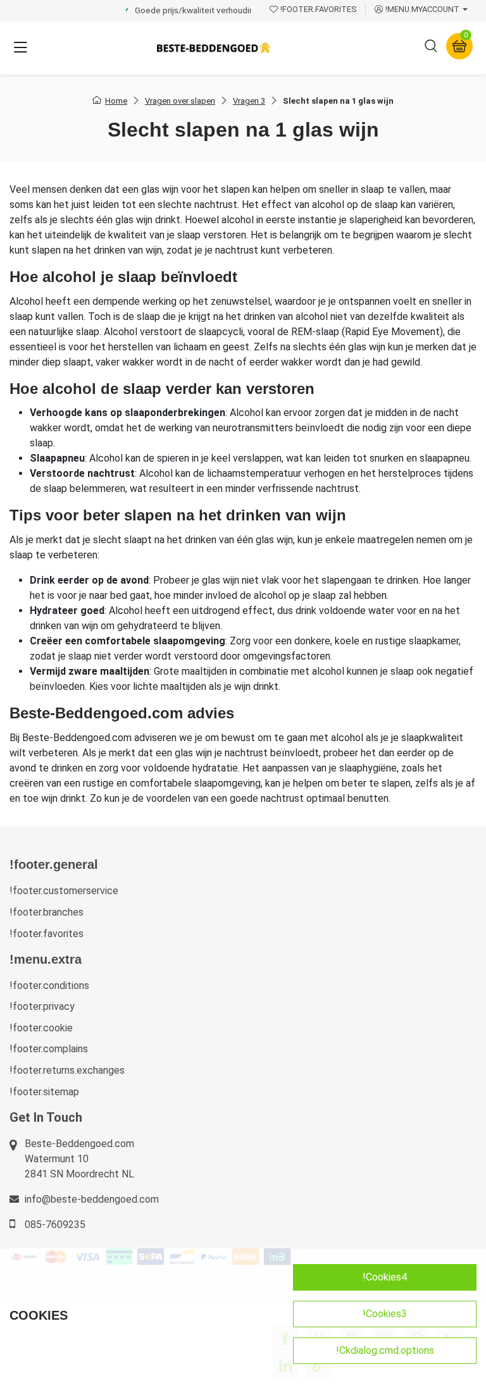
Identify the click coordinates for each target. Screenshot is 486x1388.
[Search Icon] (431, 48)
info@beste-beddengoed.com (92, 1199)
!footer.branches (46, 912)
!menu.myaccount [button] (422, 9)
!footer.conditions (49, 986)
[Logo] (214, 47)
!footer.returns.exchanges (67, 1070)
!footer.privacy (42, 1006)
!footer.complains (48, 1049)
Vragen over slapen (180, 101)
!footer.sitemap (44, 1092)
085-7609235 (55, 1225)
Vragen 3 (249, 101)
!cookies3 (385, 1314)
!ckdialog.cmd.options (385, 1350)
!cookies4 (385, 1277)
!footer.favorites (46, 934)
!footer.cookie (41, 1028)
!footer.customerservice (63, 891)
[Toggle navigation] (20, 48)
